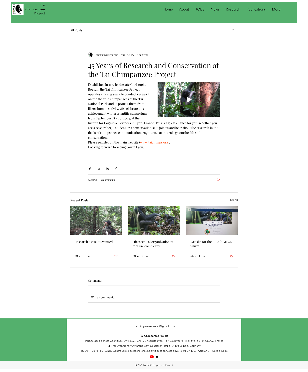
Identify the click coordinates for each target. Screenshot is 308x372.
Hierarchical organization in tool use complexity (153, 244)
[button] (233, 30)
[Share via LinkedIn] (107, 168)
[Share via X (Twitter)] (98, 168)
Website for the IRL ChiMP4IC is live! (211, 244)
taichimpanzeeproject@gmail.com (155, 326)
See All (234, 199)
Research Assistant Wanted (94, 242)
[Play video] (189, 99)
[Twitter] (157, 356)
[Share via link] (116, 168)
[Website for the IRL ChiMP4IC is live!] (212, 220)
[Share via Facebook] (89, 168)
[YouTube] (152, 356)
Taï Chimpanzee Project (35, 9)
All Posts (76, 30)
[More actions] (218, 55)
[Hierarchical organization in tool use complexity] (154, 220)
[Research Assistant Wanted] (96, 220)
